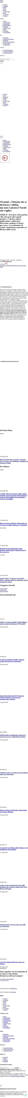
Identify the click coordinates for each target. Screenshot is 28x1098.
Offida (4, 29)
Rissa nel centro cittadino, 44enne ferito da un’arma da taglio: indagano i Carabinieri (13, 524)
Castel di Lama (6, 28)
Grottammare (6, 24)
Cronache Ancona (7, 53)
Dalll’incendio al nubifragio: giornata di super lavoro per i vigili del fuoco (13, 736)
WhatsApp (14, 988)
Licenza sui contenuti (8, 39)
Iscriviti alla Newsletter (8, 42)
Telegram (14, 992)
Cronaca (5, 4)
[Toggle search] (1, 137)
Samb (4, 13)
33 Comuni (6, 14)
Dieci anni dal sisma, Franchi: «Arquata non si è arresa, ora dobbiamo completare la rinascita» (14, 461)
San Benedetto (6, 22)
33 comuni (5, 104)
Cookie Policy (6, 44)
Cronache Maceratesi (8, 51)
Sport (4, 9)
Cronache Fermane (7, 50)
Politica (5, 7)
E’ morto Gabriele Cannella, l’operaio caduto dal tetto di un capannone (12, 660)
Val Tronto (5, 31)
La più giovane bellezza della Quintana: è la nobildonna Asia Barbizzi (14, 848)
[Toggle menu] (1, 63)
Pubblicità (5, 40)
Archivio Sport (3, 588)
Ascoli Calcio (6, 11)
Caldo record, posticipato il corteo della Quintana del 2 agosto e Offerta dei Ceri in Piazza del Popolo (13, 887)
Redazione (5, 37)
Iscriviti (17, 1067)
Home (1, 0)
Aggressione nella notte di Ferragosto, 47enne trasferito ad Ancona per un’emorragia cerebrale (12, 697)
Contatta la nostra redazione (7, 979)
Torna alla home (4, 591)
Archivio (5, 16)
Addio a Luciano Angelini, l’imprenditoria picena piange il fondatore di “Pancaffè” (13, 623)
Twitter (5, 1058)
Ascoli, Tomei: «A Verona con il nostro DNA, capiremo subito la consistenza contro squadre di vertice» (14, 580)
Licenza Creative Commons (18, 1076)
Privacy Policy (6, 43)
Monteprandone (7, 25)
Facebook (5, 1057)
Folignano (5, 27)
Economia (5, 6)
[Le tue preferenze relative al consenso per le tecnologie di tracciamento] (25, 1095)
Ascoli (4, 21)
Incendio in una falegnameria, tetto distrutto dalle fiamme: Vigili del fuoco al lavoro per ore (13, 550)
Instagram (5, 1061)
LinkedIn (5, 1060)
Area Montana (6, 32)
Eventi (4, 10)
